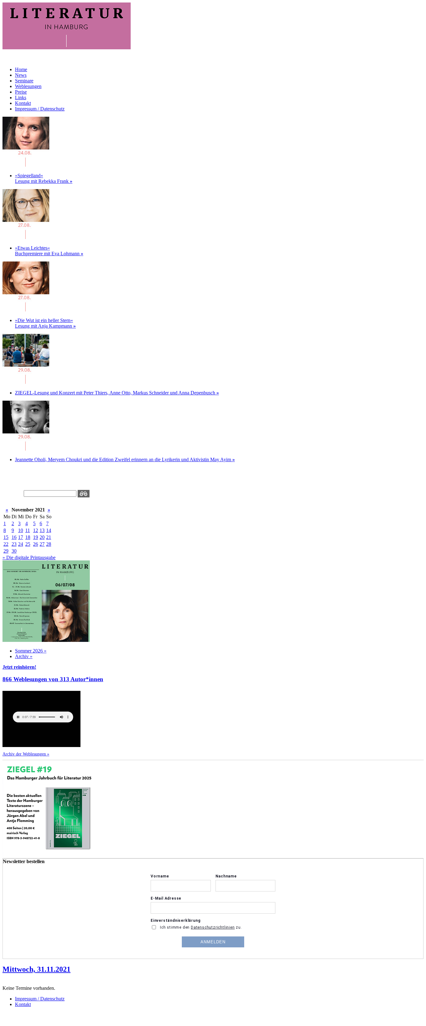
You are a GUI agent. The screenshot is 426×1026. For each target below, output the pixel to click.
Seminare (24, 80)
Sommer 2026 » (30, 650)
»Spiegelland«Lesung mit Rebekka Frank (43, 178)
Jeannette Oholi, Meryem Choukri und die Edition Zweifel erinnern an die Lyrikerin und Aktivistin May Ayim (125, 459)
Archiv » (23, 656)
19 (35, 537)
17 (20, 537)
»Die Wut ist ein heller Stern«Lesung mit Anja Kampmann (45, 323)
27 (42, 544)
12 (35, 530)
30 (14, 551)
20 (42, 537)
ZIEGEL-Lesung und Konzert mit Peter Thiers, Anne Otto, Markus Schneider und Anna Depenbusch (117, 392)
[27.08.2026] (25, 237)
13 (42, 530)
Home (21, 69)
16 (14, 537)
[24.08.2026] (25, 165)
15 (5, 537)
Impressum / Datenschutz (40, 108)
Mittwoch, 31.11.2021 (36, 969)
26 (35, 544)
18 (27, 537)
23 (14, 544)
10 (20, 530)
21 (48, 537)
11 (27, 530)
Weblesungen (28, 86)
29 (5, 551)
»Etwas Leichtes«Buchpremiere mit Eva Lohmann (49, 250)
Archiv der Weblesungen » (25, 753)
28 (48, 544)
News (21, 75)
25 (27, 544)
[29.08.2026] (25, 382)
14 (48, 530)
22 (5, 544)
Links (20, 97)
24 (20, 544)
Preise (21, 92)
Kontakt (23, 103)
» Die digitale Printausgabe (29, 557)
